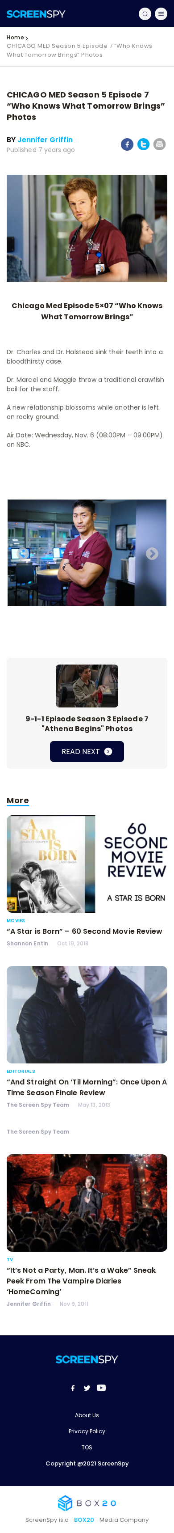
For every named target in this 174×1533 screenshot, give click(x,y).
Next (149, 551)
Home (15, 37)
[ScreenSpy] (36, 13)
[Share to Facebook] (127, 149)
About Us (87, 1415)
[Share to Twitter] (143, 148)
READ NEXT (82, 751)
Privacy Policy (87, 1431)
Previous (20, 551)
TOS (87, 1447)
